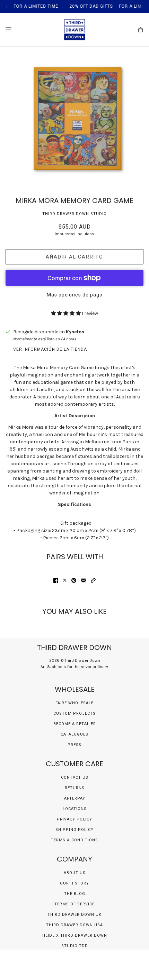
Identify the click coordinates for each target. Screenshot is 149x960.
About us (75, 873)
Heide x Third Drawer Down (74, 935)
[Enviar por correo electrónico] (83, 580)
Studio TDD (74, 946)
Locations (75, 809)
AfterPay (74, 798)
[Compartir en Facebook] (56, 580)
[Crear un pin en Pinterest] (74, 580)
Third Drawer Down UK (74, 914)
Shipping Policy (74, 829)
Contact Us (74, 777)
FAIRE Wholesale (74, 703)
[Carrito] (140, 30)
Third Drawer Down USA (74, 925)
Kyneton (75, 332)
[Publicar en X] (65, 580)
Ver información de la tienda (50, 349)
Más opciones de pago (75, 294)
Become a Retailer (74, 724)
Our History (74, 883)
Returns (75, 788)
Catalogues (74, 734)
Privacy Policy (74, 819)
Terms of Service (74, 904)
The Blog (74, 893)
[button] (93, 580)
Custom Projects (74, 713)
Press (74, 745)
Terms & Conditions (74, 840)
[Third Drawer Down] (74, 29)
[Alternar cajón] (8, 29)
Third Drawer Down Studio (74, 214)
